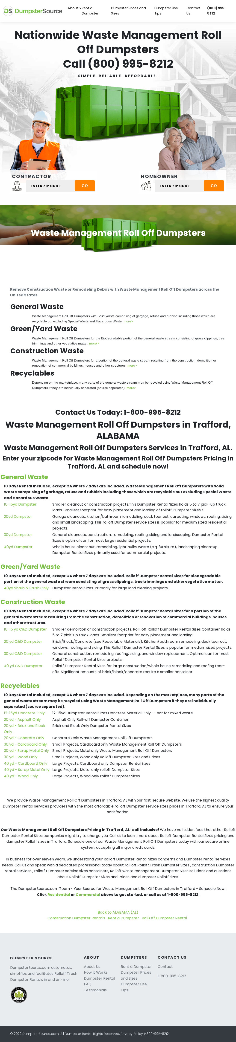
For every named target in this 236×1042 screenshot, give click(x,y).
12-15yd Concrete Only (24, 713)
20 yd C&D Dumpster (23, 641)
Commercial (88, 894)
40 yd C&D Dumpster (23, 666)
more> (128, 321)
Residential (58, 894)
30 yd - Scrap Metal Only (26, 750)
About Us (92, 966)
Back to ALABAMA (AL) (118, 912)
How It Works (96, 972)
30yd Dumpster (18, 534)
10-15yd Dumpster (20, 504)
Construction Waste (32, 602)
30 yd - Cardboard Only (25, 744)
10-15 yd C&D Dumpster (25, 629)
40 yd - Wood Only (21, 776)
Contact (165, 966)
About (73, 8)
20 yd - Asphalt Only (22, 719)
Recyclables (20, 685)
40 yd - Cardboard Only (25, 763)
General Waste (24, 477)
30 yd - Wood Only (20, 757)
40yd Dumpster (18, 547)
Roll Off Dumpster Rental (164, 918)
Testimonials (95, 990)
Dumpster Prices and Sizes (128, 11)
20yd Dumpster (18, 516)
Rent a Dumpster (90, 11)
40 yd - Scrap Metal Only (26, 769)
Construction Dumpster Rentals (76, 918)
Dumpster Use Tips (166, 11)
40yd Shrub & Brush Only (26, 588)
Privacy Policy (132, 1033)
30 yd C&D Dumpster (23, 653)
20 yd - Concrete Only (24, 738)
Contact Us (193, 11)
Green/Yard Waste (30, 566)
